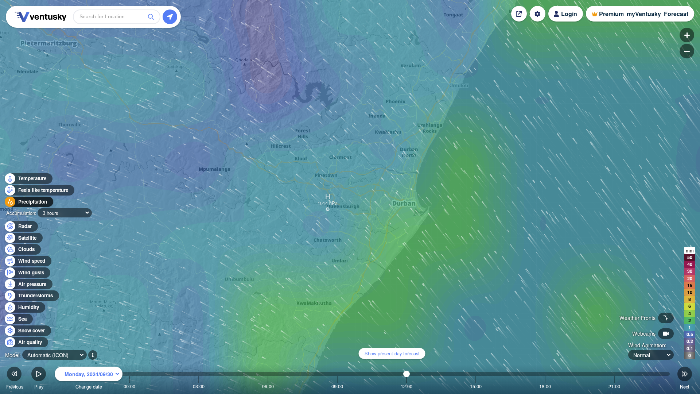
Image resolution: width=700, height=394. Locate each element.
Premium (611, 13)
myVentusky (644, 13)
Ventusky (39, 17)
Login (569, 13)
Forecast (676, 13)
